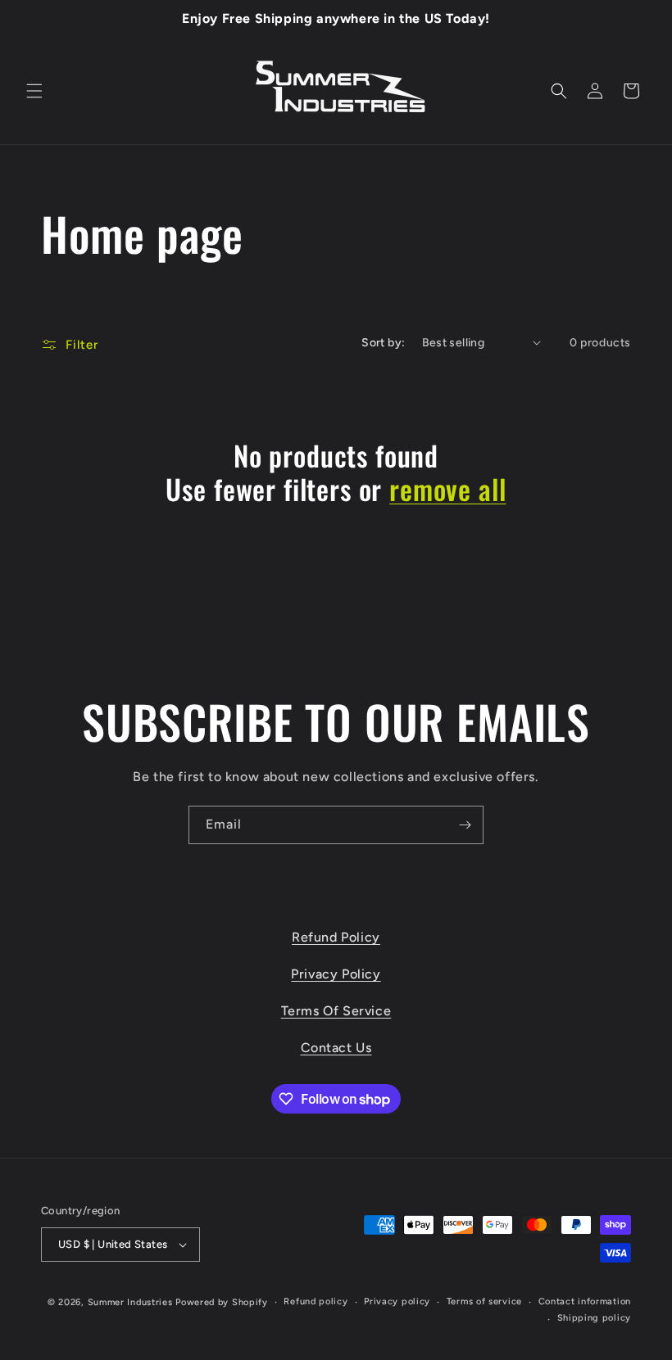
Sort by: (383, 343)
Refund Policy (336, 937)
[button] (34, 91)
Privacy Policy (335, 974)
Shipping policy (594, 1318)
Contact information (584, 1301)
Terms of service (484, 1301)
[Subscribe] (465, 825)
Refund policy (315, 1301)
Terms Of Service (336, 1011)
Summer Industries (130, 1302)
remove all (447, 489)
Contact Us (336, 1047)
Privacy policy (397, 1301)
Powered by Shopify (221, 1302)
